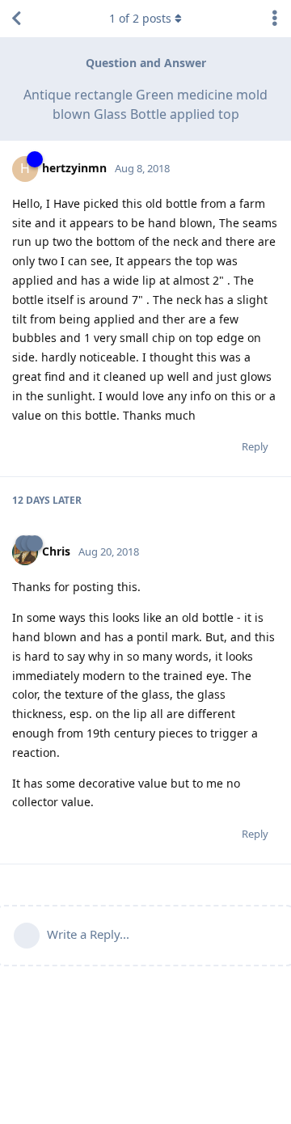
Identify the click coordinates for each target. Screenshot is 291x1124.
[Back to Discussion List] (16, 18)
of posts (140, 18)
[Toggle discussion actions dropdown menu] (275, 18)
